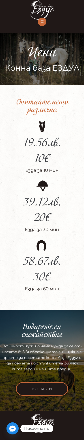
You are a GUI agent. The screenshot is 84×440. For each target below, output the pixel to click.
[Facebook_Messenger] (12, 428)
